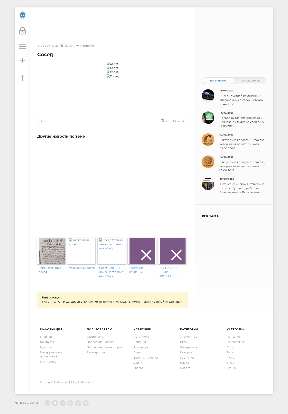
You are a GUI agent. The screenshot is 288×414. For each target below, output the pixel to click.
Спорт (231, 347)
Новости (186, 368)
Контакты (47, 342)
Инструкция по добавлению (51, 354)
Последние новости (101, 342)
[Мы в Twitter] (55, 403)
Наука (184, 363)
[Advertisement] (112, 26)
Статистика (48, 362)
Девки (137, 363)
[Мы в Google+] (70, 403)
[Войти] (22, 31)
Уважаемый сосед (82, 268)
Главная (46, 337)
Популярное (218, 81)
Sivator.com (60, 382)
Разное (232, 368)
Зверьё (138, 368)
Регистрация (96, 352)
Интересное (188, 347)
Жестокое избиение (136, 270)
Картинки (87, 46)
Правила (46, 347)
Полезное (234, 337)
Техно (231, 352)
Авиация (139, 342)
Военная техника (145, 358)
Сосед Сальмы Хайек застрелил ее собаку (111, 272)
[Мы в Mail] (86, 403)
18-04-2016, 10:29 (47, 46)
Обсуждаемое (250, 81)
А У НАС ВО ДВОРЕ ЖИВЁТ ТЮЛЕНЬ (170, 272)
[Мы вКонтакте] (47, 403)
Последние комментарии (105, 347)
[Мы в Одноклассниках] (78, 403)
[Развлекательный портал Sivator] (22, 15)
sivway (69, 46)
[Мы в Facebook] (63, 403)
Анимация (140, 347)
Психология (235, 342)
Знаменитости (190, 337)
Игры (183, 342)
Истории (186, 352)
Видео (137, 352)
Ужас (230, 363)
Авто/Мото (141, 337)
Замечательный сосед (50, 270)
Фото (230, 358)
